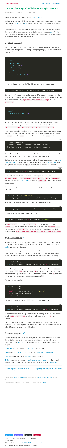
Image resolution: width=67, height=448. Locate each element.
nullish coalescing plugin (44, 352)
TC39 (25, 23)
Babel (7, 352)
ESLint (7, 360)
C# (55, 162)
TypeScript (8, 348)
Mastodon (23, 377)
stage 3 (16, 23)
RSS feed (49, 377)
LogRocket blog (37, 17)
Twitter (15, 377)
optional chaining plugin (22, 352)
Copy (60, 55)
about (48, 3)
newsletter (41, 377)
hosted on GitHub (39, 443)
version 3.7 (30, 348)
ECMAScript (21, 342)
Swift (49, 162)
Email (37, 435)
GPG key (27, 438)
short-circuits (24, 180)
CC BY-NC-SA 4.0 (26, 443)
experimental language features (37, 360)
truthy (7, 247)
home (42, 3)
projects (59, 3)
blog (53, 3)
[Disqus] (33, 408)
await (56, 32)
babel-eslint (53, 362)
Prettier (7, 356)
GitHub (44, 383)
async (52, 32)
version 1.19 (29, 356)
